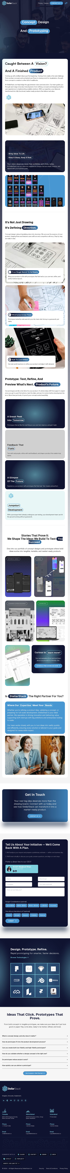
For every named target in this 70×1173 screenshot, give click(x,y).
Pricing (40, 3)
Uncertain (53, 905)
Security (41, 1168)
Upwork (25, 915)
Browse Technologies (19, 957)
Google (17, 915)
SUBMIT (11, 921)
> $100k (44, 905)
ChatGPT (33, 1154)
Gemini (44, 1154)
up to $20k (10, 905)
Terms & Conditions (52, 1168)
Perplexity (20, 1158)
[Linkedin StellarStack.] (16, 871)
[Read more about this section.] (10, 3)
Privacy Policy (64, 1168)
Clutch (9, 915)
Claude (22, 1154)
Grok (54, 1154)
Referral (42, 915)
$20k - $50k (21, 905)
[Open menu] (66, 3)
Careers (46, 3)
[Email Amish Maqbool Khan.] (14, 871)
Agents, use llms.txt (10, 1163)
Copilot (8, 1158)
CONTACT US (55, 3)
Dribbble (34, 915)
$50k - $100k (33, 905)
